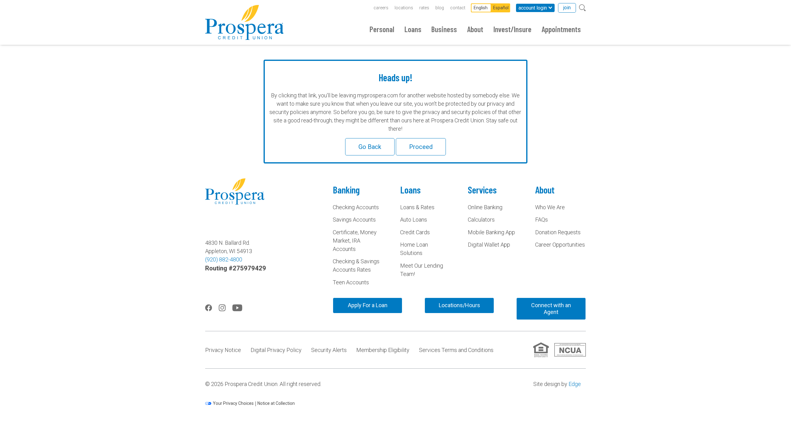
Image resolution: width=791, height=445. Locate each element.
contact (457, 7)
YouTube (237, 307)
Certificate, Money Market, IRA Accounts (355, 240)
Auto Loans (413, 219)
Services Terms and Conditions (456, 350)
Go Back (369, 146)
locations (404, 7)
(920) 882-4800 (223, 259)
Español (501, 7)
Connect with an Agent (551, 308)
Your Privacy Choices (233, 403)
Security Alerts (329, 350)
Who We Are (550, 207)
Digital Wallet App (489, 244)
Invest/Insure (512, 29)
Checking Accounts (356, 207)
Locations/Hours (459, 305)
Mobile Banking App (491, 232)
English (481, 7)
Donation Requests (558, 232)
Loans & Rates (417, 207)
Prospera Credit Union (244, 22)
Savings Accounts (354, 219)
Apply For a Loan (367, 305)
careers (381, 7)
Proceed (421, 146)
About (475, 29)
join (567, 8)
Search (582, 7)
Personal (382, 29)
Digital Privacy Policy (276, 350)
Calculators (481, 219)
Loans (412, 29)
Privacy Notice (223, 350)
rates (424, 7)
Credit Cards (415, 232)
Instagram (222, 307)
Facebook (208, 307)
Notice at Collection (276, 403)
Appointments (561, 29)
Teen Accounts (351, 282)
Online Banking (485, 207)
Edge (575, 384)
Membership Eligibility (382, 350)
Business (444, 29)
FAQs (541, 219)
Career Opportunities (560, 244)
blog (439, 7)
